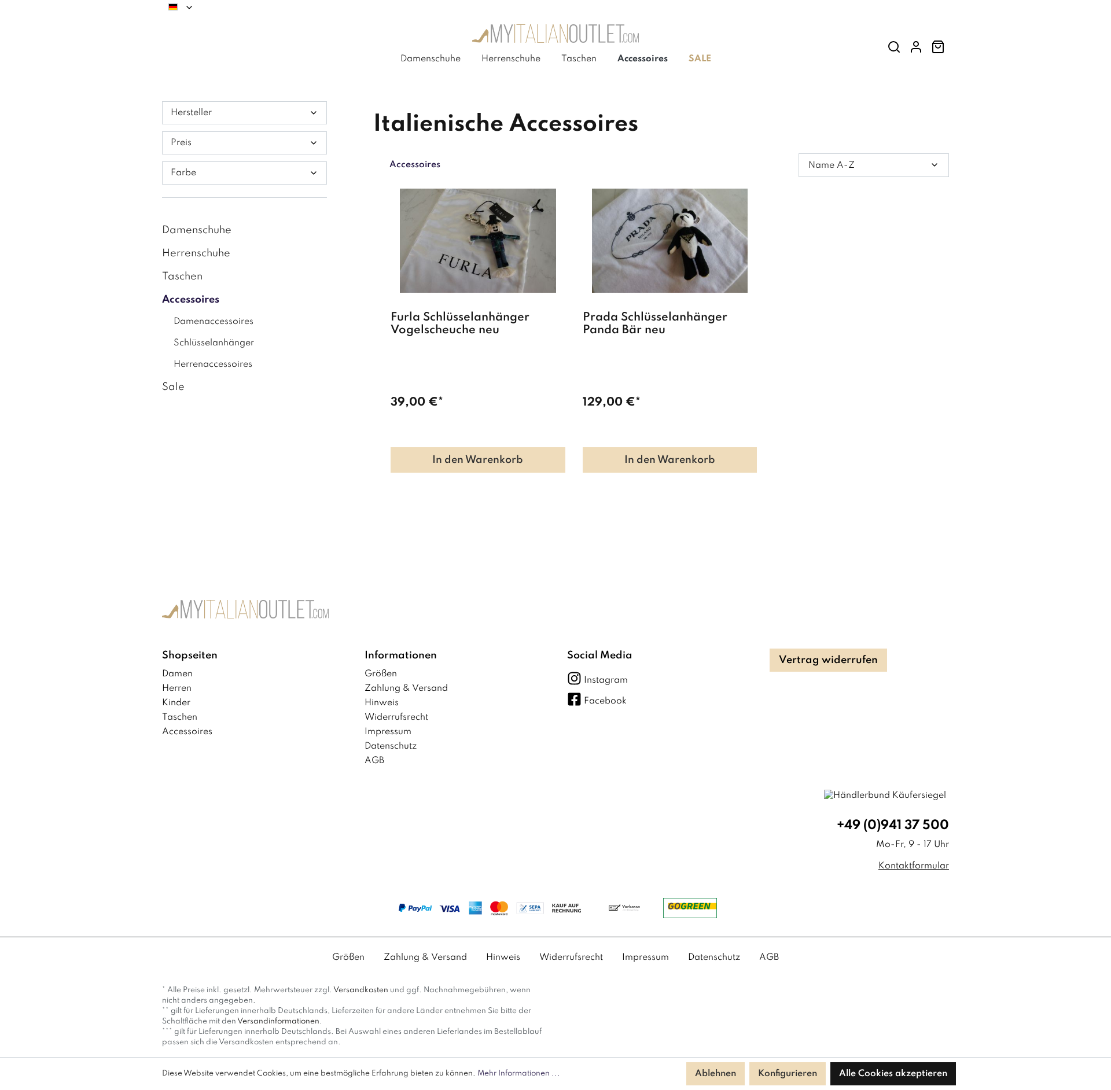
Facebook (605, 701)
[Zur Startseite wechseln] (555, 36)
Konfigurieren (787, 1073)
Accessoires (190, 299)
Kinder (176, 703)
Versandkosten (360, 990)
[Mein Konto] (916, 47)
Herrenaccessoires (213, 364)
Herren (177, 688)
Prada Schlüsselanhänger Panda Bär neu (655, 324)
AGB (374, 760)
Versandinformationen (278, 1021)
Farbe (183, 173)
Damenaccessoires (213, 321)
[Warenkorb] (938, 47)
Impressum (388, 732)
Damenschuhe (196, 230)
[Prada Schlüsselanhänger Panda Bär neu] (670, 241)
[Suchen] (894, 47)
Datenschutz (391, 746)
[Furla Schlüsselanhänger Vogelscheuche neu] (478, 241)
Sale (173, 387)
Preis (181, 143)
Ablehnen (715, 1073)
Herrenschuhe (196, 253)
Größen (381, 674)
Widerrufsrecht (396, 717)
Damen (177, 674)
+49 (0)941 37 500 (893, 825)
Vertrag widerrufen (828, 660)
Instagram (606, 680)
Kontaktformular (913, 866)
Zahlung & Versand (406, 688)
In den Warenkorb (477, 460)
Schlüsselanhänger (214, 343)
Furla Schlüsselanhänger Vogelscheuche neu (460, 324)
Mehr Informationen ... (518, 1073)
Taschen (182, 276)
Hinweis (382, 703)
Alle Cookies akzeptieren (893, 1073)
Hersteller (191, 112)
